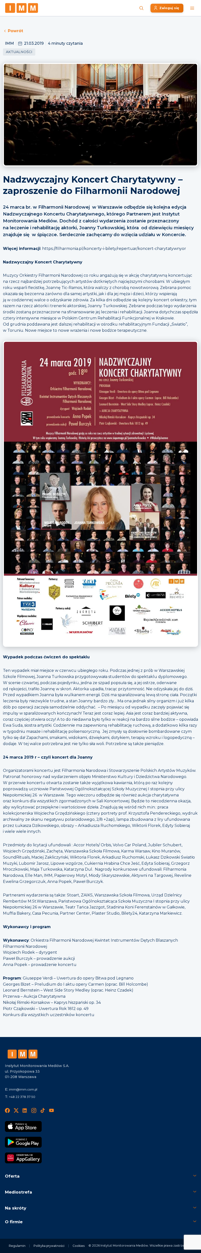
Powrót (15, 31)
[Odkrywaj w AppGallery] (23, 1157)
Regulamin (17, 1246)
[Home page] (21, 8)
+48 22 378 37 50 (22, 1097)
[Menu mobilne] (192, 8)
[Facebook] (7, 1110)
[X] (16, 1110)
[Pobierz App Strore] (23, 1126)
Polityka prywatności (49, 1246)
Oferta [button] (12, 1176)
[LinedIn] (25, 1110)
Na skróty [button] (15, 1208)
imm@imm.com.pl (23, 1089)
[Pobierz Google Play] (23, 1142)
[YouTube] (51, 1110)
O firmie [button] (14, 1221)
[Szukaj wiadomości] (141, 8)
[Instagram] (33, 1110)
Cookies (79, 1246)
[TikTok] (42, 1110)
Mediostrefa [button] (18, 1192)
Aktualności (19, 52)
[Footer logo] (22, 1054)
